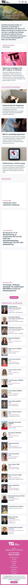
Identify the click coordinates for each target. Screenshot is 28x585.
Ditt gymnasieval (14, 557)
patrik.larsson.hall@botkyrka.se (14, 330)
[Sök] (19, 1)
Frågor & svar (14, 571)
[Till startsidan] (5, 1)
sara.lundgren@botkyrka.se (13, 467)
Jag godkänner (14, 582)
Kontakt (14, 563)
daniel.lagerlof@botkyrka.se (13, 488)
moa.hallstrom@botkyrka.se (13, 435)
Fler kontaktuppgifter (14, 552)
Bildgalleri (14, 569)
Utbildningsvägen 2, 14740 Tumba (14, 550)
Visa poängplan (6, 47)
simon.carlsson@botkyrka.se (13, 414)
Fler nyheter (14, 297)
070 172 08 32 (11, 531)
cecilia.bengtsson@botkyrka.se (14, 383)
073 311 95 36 (11, 332)
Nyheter (14, 565)
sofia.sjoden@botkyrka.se (13, 320)
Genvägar (14, 573)
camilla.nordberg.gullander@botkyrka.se (16, 530)
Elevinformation (14, 567)
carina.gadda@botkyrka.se (13, 404)
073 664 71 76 (11, 521)
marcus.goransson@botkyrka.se (14, 477)
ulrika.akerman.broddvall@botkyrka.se (15, 426)
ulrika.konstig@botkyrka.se (13, 446)
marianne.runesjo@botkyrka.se (14, 519)
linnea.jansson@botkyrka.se (13, 372)
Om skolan (14, 561)
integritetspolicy (17, 579)
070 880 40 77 (11, 311)
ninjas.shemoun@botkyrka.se (14, 351)
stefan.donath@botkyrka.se (13, 456)
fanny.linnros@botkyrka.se (13, 362)
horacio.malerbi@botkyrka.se (14, 393)
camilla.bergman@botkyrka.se (14, 309)
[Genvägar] (22, 1)
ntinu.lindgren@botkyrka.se (13, 498)
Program (14, 559)
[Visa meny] (26, 2)
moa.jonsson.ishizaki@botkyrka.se (15, 341)
